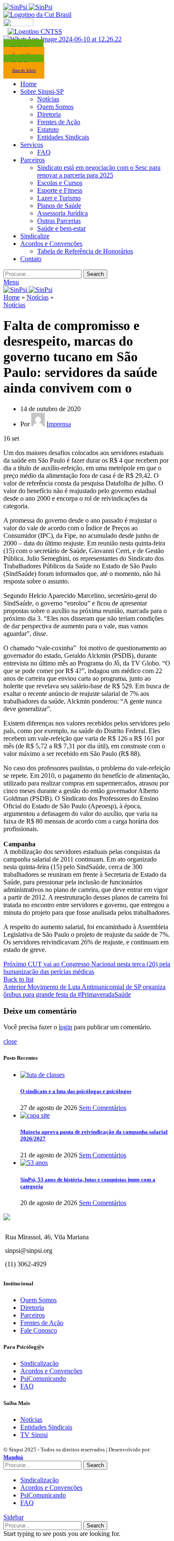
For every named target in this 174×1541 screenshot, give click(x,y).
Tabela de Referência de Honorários (85, 251)
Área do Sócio (24, 70)
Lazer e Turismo (59, 198)
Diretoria (49, 114)
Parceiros (32, 1315)
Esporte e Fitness (59, 190)
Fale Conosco (38, 1330)
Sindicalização (39, 1363)
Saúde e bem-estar (61, 228)
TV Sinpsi (34, 1434)
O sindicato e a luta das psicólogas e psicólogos (75, 1091)
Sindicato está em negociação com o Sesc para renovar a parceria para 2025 (98, 171)
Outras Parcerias (59, 220)
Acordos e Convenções (51, 1371)
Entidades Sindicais (63, 137)
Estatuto (48, 129)
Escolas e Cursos (59, 182)
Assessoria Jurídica (62, 213)
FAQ (44, 152)
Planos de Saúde (59, 205)
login (65, 1027)
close (10, 1041)
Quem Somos (55, 106)
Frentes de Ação (58, 121)
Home (11, 297)
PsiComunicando (43, 1378)
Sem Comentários (102, 1107)
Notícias (48, 99)
